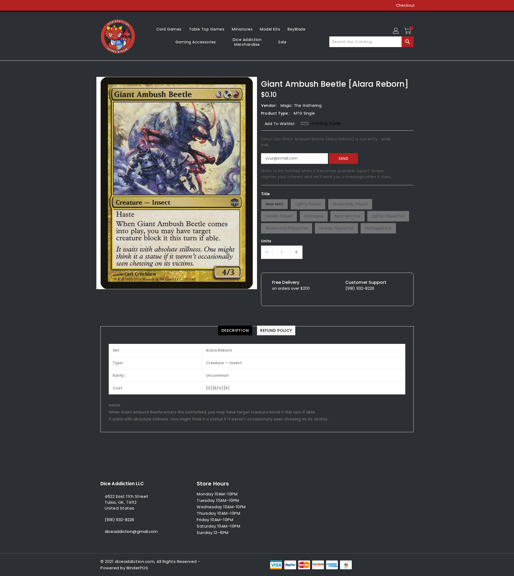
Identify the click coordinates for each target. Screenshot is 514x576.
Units (266, 241)
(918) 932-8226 (119, 519)
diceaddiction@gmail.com (131, 531)
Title (265, 194)
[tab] (235, 330)
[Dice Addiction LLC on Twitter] (103, 5)
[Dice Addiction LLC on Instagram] (113, 5)
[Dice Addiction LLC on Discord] (134, 5)
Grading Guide (326, 123)
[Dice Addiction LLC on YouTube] (123, 5)
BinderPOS (137, 568)
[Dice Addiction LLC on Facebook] (93, 5)
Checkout (405, 5)
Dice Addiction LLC (122, 483)
